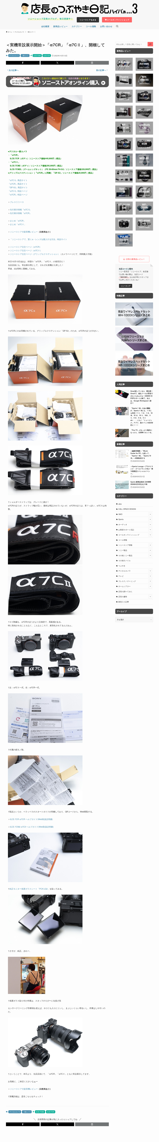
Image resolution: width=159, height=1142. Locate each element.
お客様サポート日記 (126, 529)
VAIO (120, 514)
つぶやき (121, 565)
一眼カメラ (25, 55)
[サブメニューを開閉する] (150, 514)
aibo (120, 504)
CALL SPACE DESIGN (127, 509)
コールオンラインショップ (128, 534)
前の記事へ (101, 70)
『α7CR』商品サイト (17, 183)
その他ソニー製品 (125, 555)
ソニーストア (126, 286)
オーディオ (122, 524)
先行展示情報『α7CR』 (20, 213)
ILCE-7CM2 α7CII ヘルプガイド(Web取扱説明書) (32, 826)
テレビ (121, 576)
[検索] (150, 44)
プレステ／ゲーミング (127, 581)
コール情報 (122, 540)
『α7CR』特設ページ (17, 194)
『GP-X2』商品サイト (18, 187)
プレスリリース (17, 202)
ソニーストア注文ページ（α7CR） (25, 246)
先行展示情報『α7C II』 (20, 209)
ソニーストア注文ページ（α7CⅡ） (26, 250)
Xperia (120, 519)
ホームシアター (124, 586)
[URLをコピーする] (92, 63)
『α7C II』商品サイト (17, 180)
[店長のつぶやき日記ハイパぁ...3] (79, 8)
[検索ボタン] (117, 26)
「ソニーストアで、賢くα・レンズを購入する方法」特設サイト (38, 239)
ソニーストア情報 (125, 545)
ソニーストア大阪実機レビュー (24, 231)
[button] (23, 63)
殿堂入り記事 (123, 601)
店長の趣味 (122, 596)
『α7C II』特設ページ (17, 191)
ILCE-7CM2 (37, 55)
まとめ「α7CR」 (17, 220)
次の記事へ (14, 70)
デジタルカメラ (14, 55)
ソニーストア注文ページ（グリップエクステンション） (35, 254)
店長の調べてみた (125, 591)
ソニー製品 (122, 550)
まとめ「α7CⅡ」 (18, 224)
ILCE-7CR (47, 55)
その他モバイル (124, 560)
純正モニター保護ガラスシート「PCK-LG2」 (29, 888)
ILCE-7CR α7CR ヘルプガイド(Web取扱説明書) (31, 819)
